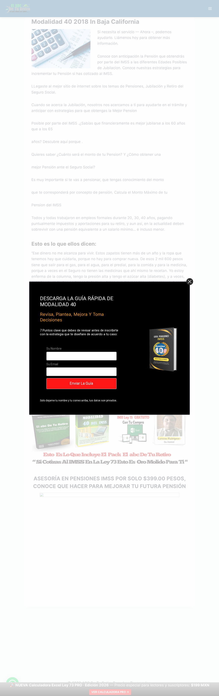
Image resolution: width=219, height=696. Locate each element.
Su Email (52, 364)
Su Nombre (54, 348)
